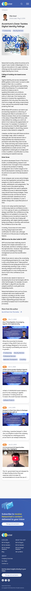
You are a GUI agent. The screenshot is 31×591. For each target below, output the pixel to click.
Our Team (4, 561)
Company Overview (7, 558)
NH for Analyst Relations (6, 548)
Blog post (5, 10)
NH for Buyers (6, 542)
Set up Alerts (19, 552)
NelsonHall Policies (6, 585)
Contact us (5, 563)
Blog (3, 552)
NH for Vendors (6, 545)
